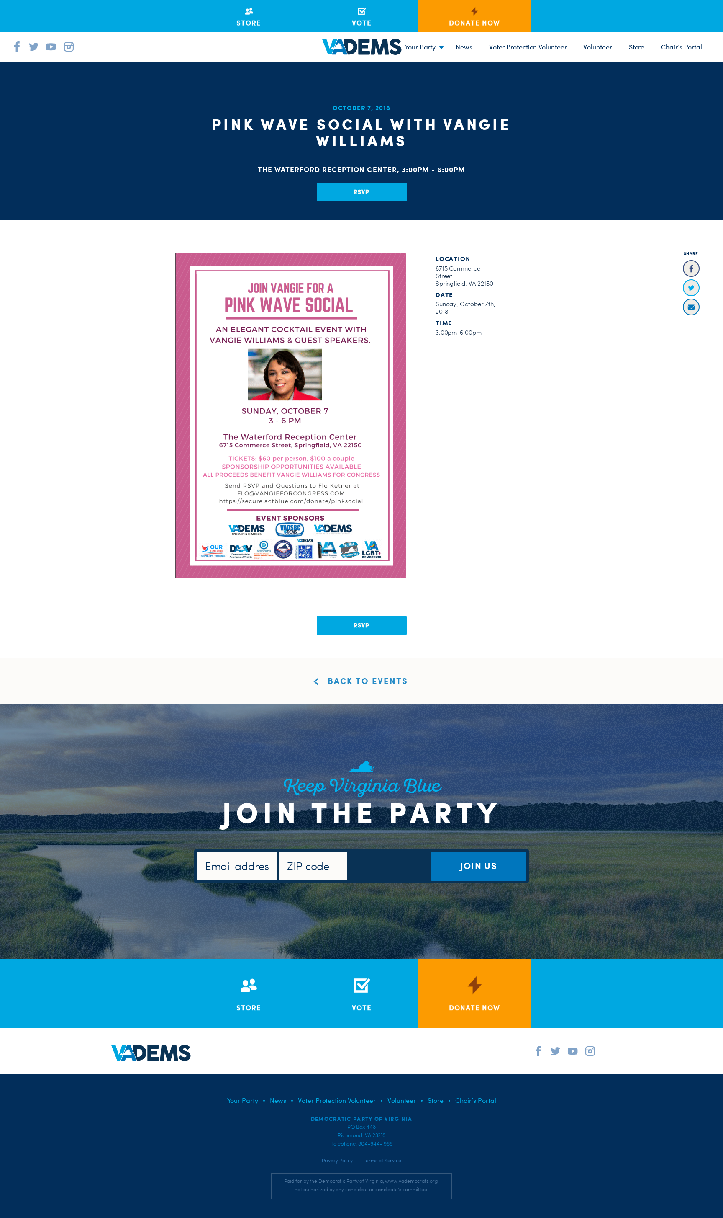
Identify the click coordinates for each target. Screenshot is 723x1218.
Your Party (420, 47)
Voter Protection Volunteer (528, 47)
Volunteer (597, 47)
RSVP (361, 191)
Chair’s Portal (681, 47)
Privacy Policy (337, 1161)
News (464, 47)
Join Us (478, 865)
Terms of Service (382, 1161)
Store (637, 47)
